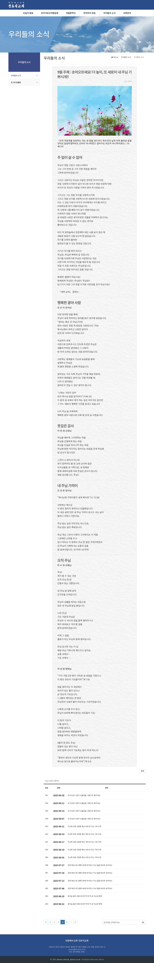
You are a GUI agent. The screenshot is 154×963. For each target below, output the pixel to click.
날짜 (58, 788)
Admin (101, 959)
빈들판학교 (71, 12)
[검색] (143, 922)
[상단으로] (149, 958)
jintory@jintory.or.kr (77, 949)
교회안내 (127, 12)
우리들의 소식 (109, 12)
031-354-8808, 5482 (77, 951)
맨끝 (75, 922)
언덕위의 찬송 (89, 12)
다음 (71, 922)
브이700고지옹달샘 (49, 12)
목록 (142, 771)
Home (115, 57)
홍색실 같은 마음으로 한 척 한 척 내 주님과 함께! (85, 896)
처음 (46, 922)
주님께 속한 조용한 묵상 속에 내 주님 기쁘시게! (84, 826)
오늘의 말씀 (28, 12)
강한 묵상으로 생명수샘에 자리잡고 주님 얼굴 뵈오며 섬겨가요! (90, 865)
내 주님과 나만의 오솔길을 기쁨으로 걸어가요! (84, 795)
